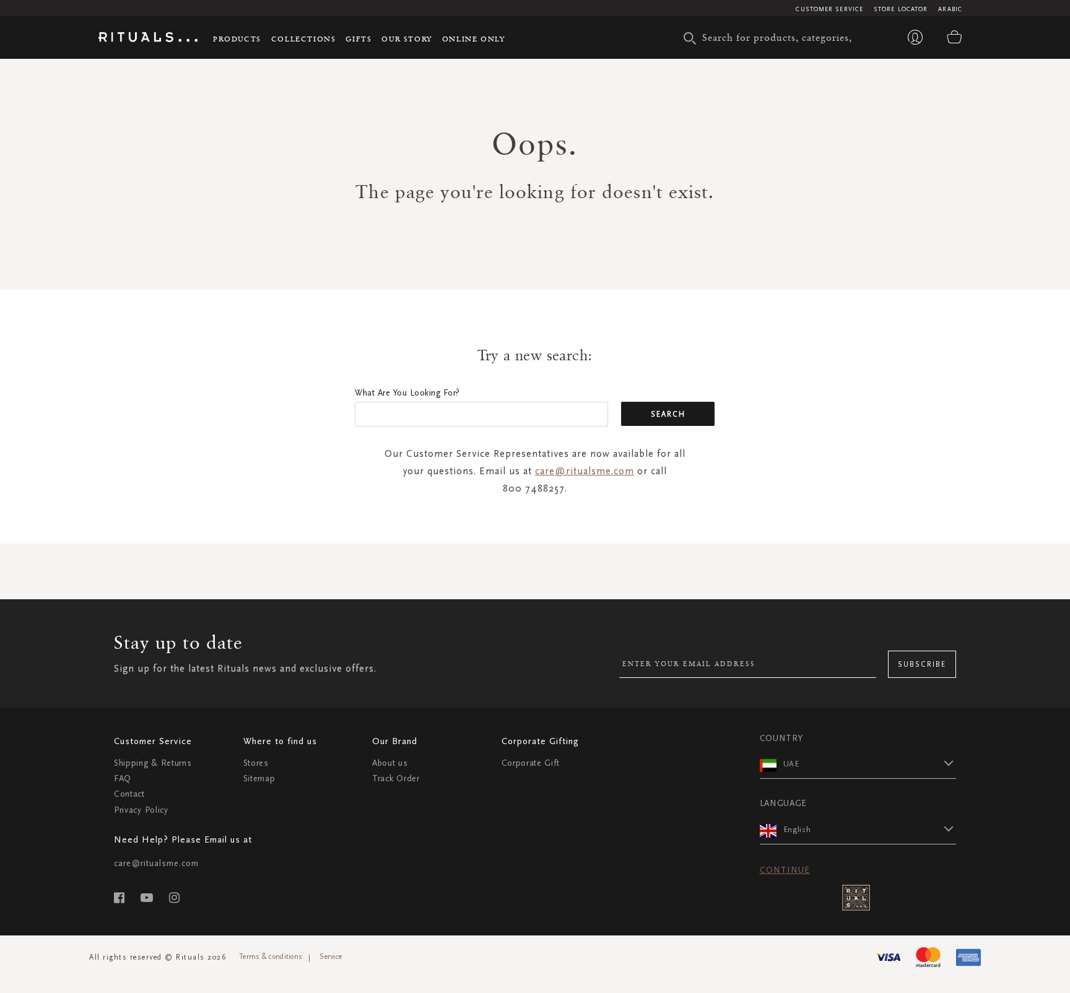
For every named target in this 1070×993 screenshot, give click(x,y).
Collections (303, 38)
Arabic (950, 9)
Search (668, 414)
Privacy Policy (141, 810)
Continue (785, 870)
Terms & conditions (270, 956)
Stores (256, 763)
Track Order (396, 778)
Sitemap (259, 778)
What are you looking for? (407, 393)
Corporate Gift (531, 763)
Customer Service (829, 9)
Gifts (359, 38)
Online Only (473, 38)
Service (331, 956)
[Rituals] (148, 39)
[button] (870, 763)
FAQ (122, 778)
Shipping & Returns (153, 763)
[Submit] (690, 38)
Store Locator (901, 9)
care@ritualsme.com (584, 471)
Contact (129, 794)
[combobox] (780, 37)
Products (237, 38)
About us (390, 763)
